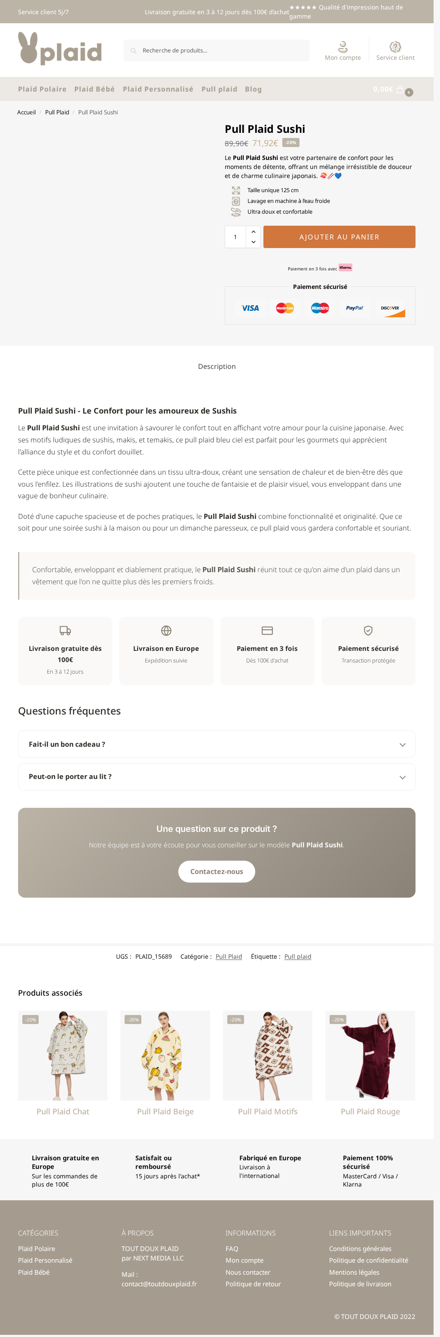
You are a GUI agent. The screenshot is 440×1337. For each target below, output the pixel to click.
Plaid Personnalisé (45, 1260)
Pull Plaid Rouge (370, 1111)
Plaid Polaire (36, 1248)
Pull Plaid (57, 112)
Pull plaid (298, 956)
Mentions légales (354, 1272)
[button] (394, 89)
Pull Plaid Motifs (268, 1111)
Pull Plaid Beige (165, 1111)
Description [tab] (217, 366)
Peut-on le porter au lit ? (70, 776)
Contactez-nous (216, 871)
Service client (395, 57)
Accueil (26, 112)
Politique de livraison (360, 1283)
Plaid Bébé (33, 1272)
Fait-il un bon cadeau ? (67, 744)
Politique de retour (253, 1283)
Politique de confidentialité (368, 1260)
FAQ (232, 1248)
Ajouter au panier (339, 237)
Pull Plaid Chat (63, 1111)
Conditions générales (360, 1248)
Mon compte (343, 57)
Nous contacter (248, 1272)
